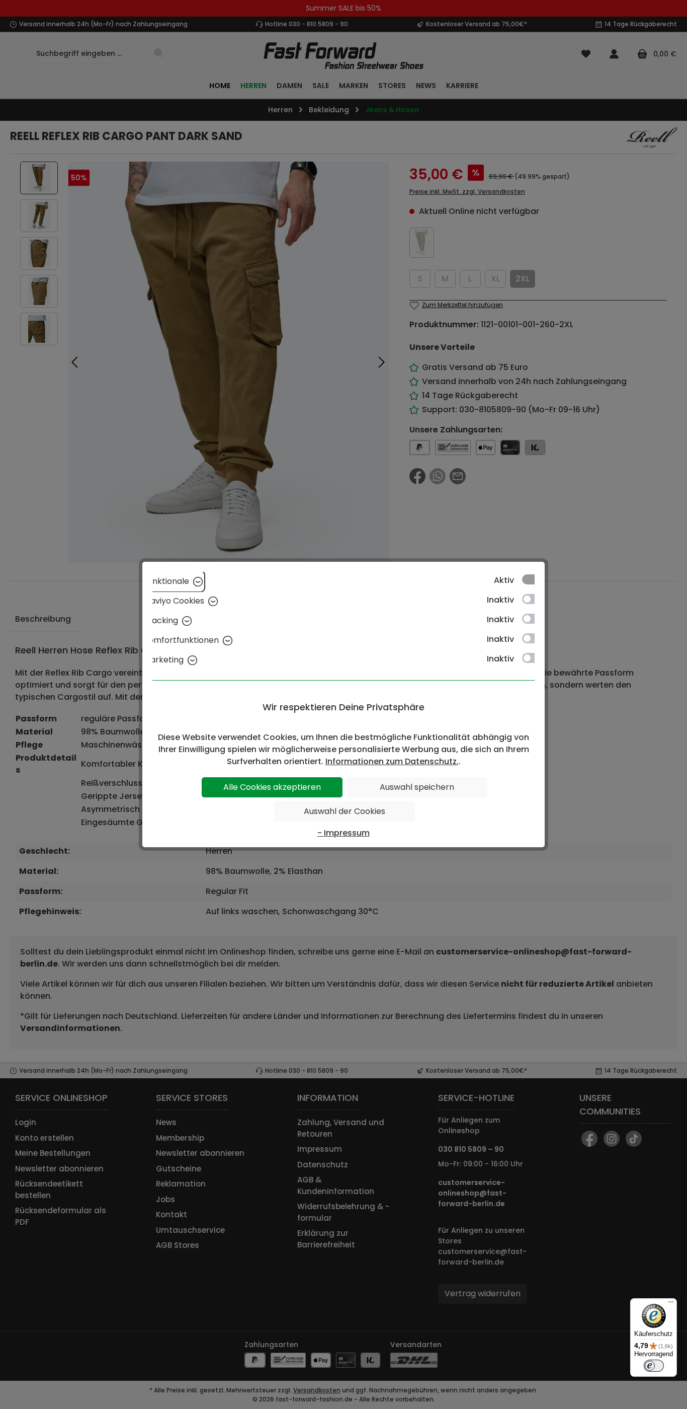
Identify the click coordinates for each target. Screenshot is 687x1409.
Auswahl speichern (417, 787)
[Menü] (671, 1304)
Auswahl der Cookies (344, 811)
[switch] (654, 1366)
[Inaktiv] (533, 599)
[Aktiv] (533, 579)
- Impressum (343, 833)
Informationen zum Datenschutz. (392, 761)
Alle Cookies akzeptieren (272, 787)
